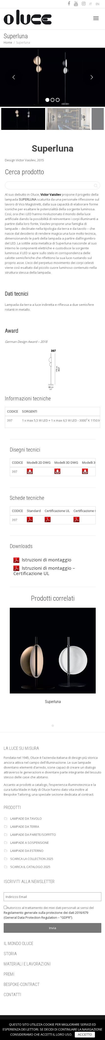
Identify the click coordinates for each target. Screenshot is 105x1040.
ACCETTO (85, 1034)
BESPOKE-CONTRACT (22, 984)
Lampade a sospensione (29, 842)
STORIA (10, 953)
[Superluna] (53, 650)
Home (8, 42)
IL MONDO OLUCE (18, 943)
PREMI (9, 974)
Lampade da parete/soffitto (33, 834)
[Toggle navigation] (96, 18)
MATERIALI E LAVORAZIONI (27, 963)
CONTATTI (12, 994)
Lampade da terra (24, 826)
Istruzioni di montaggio (46, 560)
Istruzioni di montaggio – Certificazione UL (44, 571)
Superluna (53, 701)
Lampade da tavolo (26, 818)
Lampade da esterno (26, 850)
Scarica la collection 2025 (31, 859)
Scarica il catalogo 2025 (30, 867)
